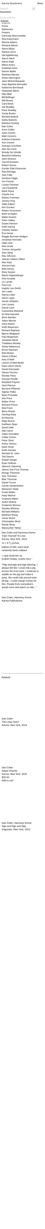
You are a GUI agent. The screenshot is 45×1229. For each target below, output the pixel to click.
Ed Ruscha (7, 417)
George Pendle (10, 379)
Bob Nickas (8, 353)
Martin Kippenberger (13, 275)
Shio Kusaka (8, 278)
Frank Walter (8, 492)
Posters (6, 32)
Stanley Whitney (10, 508)
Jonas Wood (8, 518)
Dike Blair (7, 94)
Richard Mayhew (11, 330)
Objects (6, 23)
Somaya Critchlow (11, 146)
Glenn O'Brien (9, 356)
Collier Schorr (9, 437)
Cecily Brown (9, 113)
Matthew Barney (10, 74)
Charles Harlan (10, 230)
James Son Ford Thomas (15, 469)
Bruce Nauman (10, 349)
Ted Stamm (8, 456)
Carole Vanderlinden (12, 485)
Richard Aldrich (10, 45)
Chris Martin (8, 324)
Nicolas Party (9, 375)
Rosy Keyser (8, 272)
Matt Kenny (8, 269)
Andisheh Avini (9, 68)
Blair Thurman (9, 479)
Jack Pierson (8, 385)
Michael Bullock (10, 116)
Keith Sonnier (9, 450)
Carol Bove (8, 103)
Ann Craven (8, 142)
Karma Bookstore (12, 3)
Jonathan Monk (10, 340)
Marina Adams (9, 42)
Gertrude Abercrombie (14, 35)
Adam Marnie (9, 320)
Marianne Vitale (10, 489)
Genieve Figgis (10, 178)
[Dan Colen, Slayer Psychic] (21, 748)
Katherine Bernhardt (12, 87)
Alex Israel (7, 246)
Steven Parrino (10, 372)
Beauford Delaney (11, 155)
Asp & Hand (8, 58)
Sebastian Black (10, 90)
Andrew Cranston (11, 139)
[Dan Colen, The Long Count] (21, 699)
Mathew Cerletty (10, 123)
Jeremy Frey (8, 201)
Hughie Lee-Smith (11, 288)
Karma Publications (12, 600)
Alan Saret (7, 430)
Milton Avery (8, 65)
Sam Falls (7, 175)
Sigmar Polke (9, 392)
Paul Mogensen (10, 337)
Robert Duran (9, 165)
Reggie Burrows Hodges (15, 236)
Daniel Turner (9, 482)
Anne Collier (8, 129)
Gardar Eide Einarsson (14, 168)
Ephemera (7, 29)
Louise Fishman (10, 184)
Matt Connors (9, 136)
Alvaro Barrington (11, 78)
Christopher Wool (11, 521)
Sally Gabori (8, 204)
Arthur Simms (9, 443)
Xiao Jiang (7, 252)
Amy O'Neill (8, 359)
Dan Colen (7, 126)
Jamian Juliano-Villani (13, 259)
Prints (5, 26)
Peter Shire (8, 440)
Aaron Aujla (8, 61)
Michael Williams (11, 511)
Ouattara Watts (10, 498)
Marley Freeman (10, 197)
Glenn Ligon (8, 298)
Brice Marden (9, 317)
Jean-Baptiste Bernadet (14, 84)
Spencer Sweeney (11, 466)
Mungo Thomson (11, 473)
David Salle (8, 427)
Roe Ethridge (9, 171)
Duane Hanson (10, 223)
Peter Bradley (9, 110)
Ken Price (7, 398)
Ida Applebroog (10, 55)
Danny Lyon (8, 307)
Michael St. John (11, 453)
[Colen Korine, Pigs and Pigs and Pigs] (21, 803)
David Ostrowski (10, 369)
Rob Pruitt (7, 408)
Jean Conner (8, 133)
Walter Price (8, 401)
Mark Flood (8, 191)
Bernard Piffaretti (11, 388)
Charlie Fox (8, 194)
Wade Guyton (9, 217)
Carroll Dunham (10, 162)
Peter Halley (8, 220)
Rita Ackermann (10, 39)
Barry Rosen (8, 411)
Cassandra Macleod (12, 311)
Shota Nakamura (11, 346)
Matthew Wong (10, 515)
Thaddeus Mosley (11, 343)
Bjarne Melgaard (10, 333)
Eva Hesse (7, 233)
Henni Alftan (8, 48)
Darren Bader (9, 71)
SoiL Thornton (9, 476)
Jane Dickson (9, 158)
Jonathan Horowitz (12, 239)
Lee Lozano (8, 304)
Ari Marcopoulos (10, 314)
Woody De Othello (11, 152)
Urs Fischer (8, 181)
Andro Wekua (9, 502)
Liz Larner (7, 282)
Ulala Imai (7, 243)
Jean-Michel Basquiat (13, 81)
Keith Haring (8, 226)
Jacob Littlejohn (10, 301)
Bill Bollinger (8, 97)
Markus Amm (9, 52)
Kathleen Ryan (9, 424)
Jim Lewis (7, 291)
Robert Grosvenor (11, 210)
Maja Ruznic (8, 421)
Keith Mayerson (10, 327)
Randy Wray (8, 524)
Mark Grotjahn (9, 214)
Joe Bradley (8, 107)
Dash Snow (8, 447)
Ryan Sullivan (9, 463)
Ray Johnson (9, 256)
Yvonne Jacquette (11, 249)
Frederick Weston (11, 505)
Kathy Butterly (9, 120)
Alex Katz (7, 262)
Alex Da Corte (9, 149)
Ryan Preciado (9, 395)
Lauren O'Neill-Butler (13, 362)
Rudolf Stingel (9, 460)
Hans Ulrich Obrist (11, 366)
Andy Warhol (8, 495)
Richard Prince (9, 405)
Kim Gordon (8, 207)
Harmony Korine (23, 597)
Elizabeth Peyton (11, 382)
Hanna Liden (8, 294)
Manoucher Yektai (11, 528)
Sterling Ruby (9, 414)
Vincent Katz (8, 265)
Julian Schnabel (10, 434)
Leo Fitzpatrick (10, 188)
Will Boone (7, 100)
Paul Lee (6, 285)
